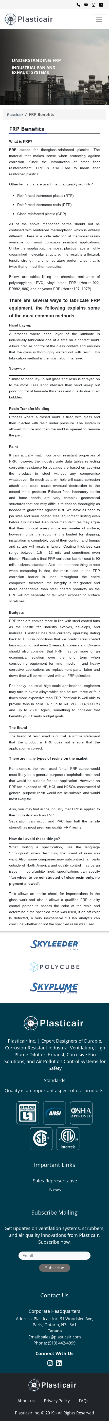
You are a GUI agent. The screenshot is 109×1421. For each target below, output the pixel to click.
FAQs (83, 1401)
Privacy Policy (57, 1401)
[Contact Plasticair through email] (86, 4)
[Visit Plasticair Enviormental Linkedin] (101, 4)
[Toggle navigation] (99, 19)
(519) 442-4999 (62, 1343)
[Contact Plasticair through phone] (78, 4)
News (55, 1189)
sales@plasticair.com (61, 1337)
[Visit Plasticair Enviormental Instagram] (93, 4)
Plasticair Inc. (27, 1413)
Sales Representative (55, 1181)
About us (26, 1401)
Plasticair (15, 114)
